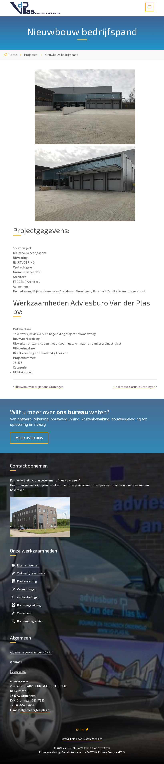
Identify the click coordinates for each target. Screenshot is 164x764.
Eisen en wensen (28, 565)
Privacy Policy (106, 752)
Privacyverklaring (49, 752)
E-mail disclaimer (72, 752)
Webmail (16, 662)
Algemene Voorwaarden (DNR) (31, 652)
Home (13, 55)
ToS (122, 752)
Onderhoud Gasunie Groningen (134, 387)
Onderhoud (24, 613)
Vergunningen (26, 589)
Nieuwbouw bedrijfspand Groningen (39, 387)
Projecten (31, 55)
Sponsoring (18, 671)
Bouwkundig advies (30, 621)
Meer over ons (29, 438)
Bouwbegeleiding (29, 605)
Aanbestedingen (28, 597)
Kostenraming (27, 581)
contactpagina (99, 485)
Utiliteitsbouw (23, 372)
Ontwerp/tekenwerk (31, 573)
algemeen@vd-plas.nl (35, 710)
